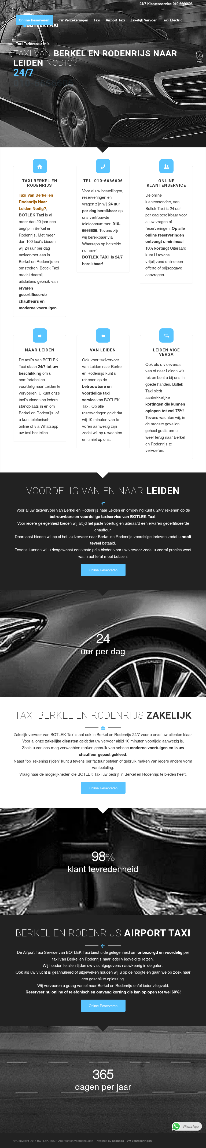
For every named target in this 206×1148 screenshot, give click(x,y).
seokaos (118, 1141)
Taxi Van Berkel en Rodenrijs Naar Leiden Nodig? (36, 201)
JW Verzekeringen (139, 1141)
